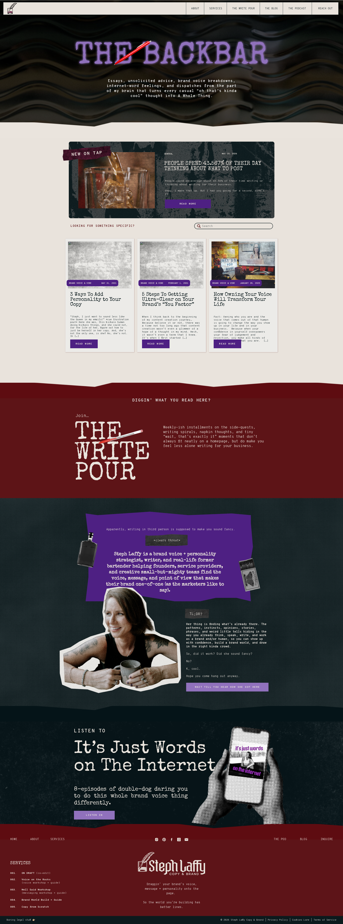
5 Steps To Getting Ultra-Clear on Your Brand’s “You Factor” (168, 299)
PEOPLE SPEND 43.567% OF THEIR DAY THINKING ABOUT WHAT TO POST (212, 166)
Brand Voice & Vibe (80, 283)
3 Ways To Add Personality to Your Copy (95, 299)
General (168, 154)
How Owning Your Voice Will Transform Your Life (243, 299)
